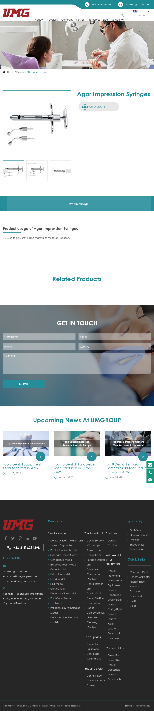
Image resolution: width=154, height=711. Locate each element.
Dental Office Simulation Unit (66, 540)
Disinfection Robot (93, 605)
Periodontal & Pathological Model (65, 610)
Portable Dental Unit (96, 562)
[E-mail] (150, 464)
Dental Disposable (114, 667)
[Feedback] (150, 479)
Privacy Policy (143, 705)
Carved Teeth (58, 588)
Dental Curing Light (115, 607)
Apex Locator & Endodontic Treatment (114, 631)
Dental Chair (94, 554)
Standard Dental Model (63, 554)
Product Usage (79, 204)
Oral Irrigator (115, 599)
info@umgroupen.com (138, 4)
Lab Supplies (93, 637)
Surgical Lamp (95, 550)
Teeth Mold (56, 603)
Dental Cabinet (112, 543)
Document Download (136, 594)
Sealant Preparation (61, 545)
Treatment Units (95, 533)
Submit (23, 383)
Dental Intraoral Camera (96, 683)
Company (67, 19)
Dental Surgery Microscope (95, 543)
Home (10, 72)
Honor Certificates (140, 576)
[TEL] (150, 472)
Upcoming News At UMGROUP (77, 419)
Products (39, 19)
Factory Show (137, 581)
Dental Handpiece (114, 592)
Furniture (111, 533)
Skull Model (56, 583)
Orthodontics (137, 549)
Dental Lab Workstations (94, 656)
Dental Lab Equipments (93, 646)
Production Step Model (63, 550)
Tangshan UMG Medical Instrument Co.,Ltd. (38, 705)
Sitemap (128, 705)
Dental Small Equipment (115, 583)
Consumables (114, 648)
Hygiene (134, 539)
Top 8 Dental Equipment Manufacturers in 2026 (22, 466)
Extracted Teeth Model (63, 564)
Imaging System (95, 668)
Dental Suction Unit (95, 586)
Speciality (52, 19)
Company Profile (139, 572)
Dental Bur (114, 655)
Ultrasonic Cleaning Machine (92, 622)
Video (133, 605)
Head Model (57, 579)
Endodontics (137, 544)
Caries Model (58, 569)
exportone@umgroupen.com (20, 576)
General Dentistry (140, 535)
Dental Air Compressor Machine (93, 574)
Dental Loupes (112, 616)
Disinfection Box (96, 612)
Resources (94, 19)
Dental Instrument (37, 72)
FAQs (133, 600)
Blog (105, 19)
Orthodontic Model (61, 559)
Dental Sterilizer (95, 598)
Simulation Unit (57, 533)
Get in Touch (77, 322)
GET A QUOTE (97, 106)
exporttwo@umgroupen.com (19, 581)
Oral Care (135, 530)
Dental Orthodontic (115, 677)
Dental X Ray (94, 675)
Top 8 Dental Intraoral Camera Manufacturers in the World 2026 (125, 468)
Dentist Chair (94, 593)
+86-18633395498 (101, 4)
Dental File (114, 660)
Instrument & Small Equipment (114, 559)
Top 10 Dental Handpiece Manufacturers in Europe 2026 (74, 468)
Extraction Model (60, 574)
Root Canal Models (61, 598)
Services (80, 19)
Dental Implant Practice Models (64, 620)
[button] (5, 171)
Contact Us (117, 19)
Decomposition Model (63, 593)
